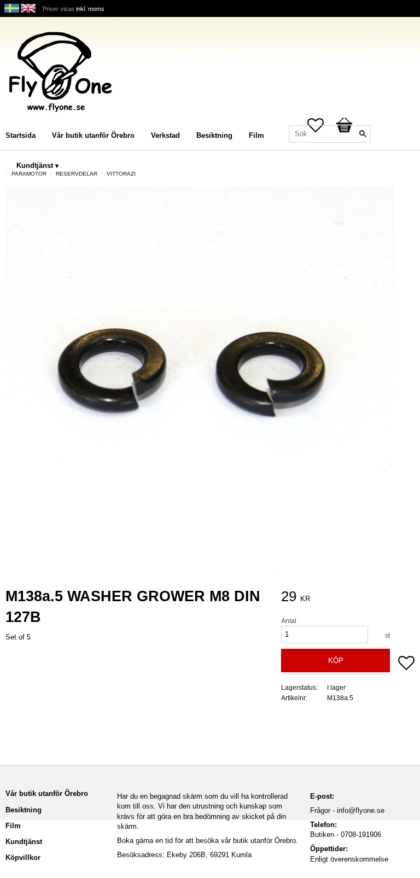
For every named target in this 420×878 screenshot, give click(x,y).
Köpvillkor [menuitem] (22, 857)
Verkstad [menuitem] (165, 135)
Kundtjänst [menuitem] (34, 165)
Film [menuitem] (256, 135)
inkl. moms (90, 8)
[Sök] (362, 134)
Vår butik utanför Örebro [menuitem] (93, 135)
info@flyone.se (360, 810)
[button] (406, 664)
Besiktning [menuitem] (214, 135)
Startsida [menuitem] (20, 135)
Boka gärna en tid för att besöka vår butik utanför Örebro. (207, 840)
